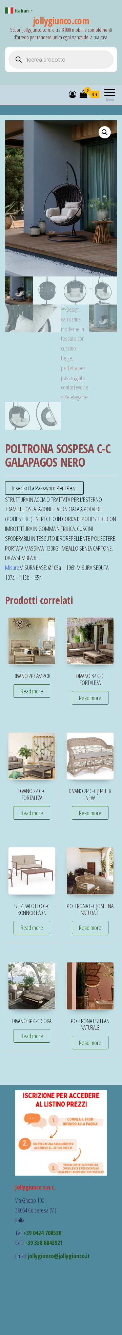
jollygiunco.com (61, 20)
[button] (105, 132)
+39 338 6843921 (44, 1243)
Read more (32, 691)
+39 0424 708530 (42, 1233)
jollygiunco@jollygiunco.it (59, 1256)
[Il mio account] (72, 94)
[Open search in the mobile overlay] (61, 59)
